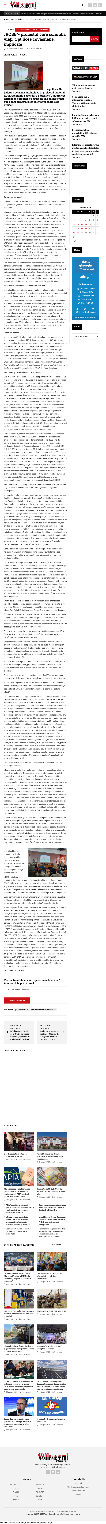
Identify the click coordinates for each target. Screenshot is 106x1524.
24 (74, 233)
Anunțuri (78, 1483)
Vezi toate (56, 1245)
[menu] (5, 5)
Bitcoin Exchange (19, 1522)
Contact (78, 1495)
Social (15, 1496)
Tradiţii (16, 1492)
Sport (40, 1500)
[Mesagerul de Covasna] (23, 5)
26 (82, 233)
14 (90, 224)
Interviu (16, 1500)
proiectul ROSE (21, 1010)
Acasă (6, 19)
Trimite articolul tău (78, 1491)
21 (90, 228)
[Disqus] (35, 1086)
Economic (16, 1488)
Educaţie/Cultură (17, 19)
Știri (35, 30)
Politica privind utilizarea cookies (42, 1511)
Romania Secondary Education (43, 1010)
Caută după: (78, 32)
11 (78, 224)
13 (86, 224)
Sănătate (39, 1496)
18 (78, 228)
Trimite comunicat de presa (78, 1487)
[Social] (90, 5)
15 (93, 224)
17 (74, 228)
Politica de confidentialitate (66, 1511)
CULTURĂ (40, 1488)
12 (82, 224)
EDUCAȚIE (40, 1492)
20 (86, 228)
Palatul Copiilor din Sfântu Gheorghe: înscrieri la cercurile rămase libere (28, 14)
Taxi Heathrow (6, 1522)
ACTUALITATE (15, 1484)
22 (93, 228)
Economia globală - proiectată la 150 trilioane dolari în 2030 (84, 132)
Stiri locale (44, 30)
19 (82, 228)
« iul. (74, 241)
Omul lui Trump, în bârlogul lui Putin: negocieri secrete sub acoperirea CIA (85, 118)
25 (78, 233)
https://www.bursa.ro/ (86, 76)
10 (74, 224)
